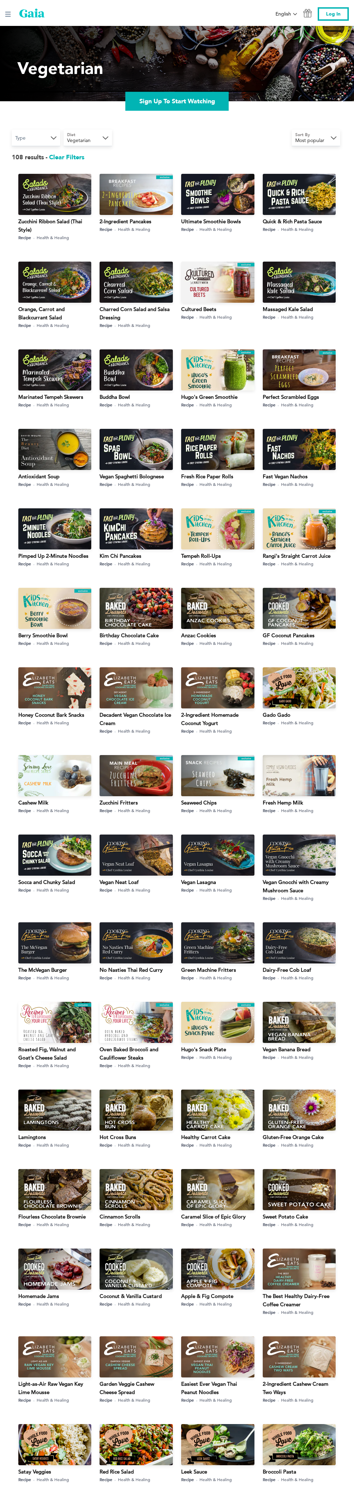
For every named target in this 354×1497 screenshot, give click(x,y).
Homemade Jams (38, 1296)
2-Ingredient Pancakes (125, 221)
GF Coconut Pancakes (289, 635)
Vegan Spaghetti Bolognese (132, 476)
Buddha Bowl (115, 397)
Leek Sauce (194, 1471)
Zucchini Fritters (119, 802)
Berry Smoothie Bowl (43, 635)
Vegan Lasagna (198, 882)
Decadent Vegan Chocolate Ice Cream (135, 719)
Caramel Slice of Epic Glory (213, 1216)
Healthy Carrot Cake (205, 1137)
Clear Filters (66, 157)
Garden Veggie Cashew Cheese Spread (127, 1388)
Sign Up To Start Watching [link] (177, 101)
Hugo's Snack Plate (203, 1049)
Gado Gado (276, 715)
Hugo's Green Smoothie (209, 397)
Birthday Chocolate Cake (129, 635)
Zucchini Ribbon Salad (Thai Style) (50, 225)
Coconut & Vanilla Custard (131, 1296)
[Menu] (8, 14)
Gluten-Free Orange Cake (293, 1137)
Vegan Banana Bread (286, 1049)
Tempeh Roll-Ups (201, 556)
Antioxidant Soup (38, 476)
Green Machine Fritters (208, 970)
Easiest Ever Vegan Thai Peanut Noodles (209, 1388)
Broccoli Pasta (279, 1471)
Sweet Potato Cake (285, 1216)
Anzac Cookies (198, 635)
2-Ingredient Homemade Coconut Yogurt (210, 719)
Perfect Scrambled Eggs (291, 397)
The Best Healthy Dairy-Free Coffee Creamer (296, 1300)
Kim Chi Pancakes (120, 556)
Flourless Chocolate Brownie (52, 1216)
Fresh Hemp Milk (283, 802)
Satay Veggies (34, 1471)
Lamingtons (32, 1137)
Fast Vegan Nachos (285, 476)
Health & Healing (53, 237)
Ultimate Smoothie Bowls (211, 221)
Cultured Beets (198, 309)
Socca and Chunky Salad (46, 882)
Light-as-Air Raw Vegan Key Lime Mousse (50, 1388)
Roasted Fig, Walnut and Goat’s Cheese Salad (47, 1053)
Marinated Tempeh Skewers (50, 397)
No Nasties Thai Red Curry (131, 970)
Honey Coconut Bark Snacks (51, 715)
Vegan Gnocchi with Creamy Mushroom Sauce (296, 886)
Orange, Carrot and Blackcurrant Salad (41, 313)
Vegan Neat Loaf (119, 882)
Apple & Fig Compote (207, 1296)
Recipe (24, 237)
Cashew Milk (33, 802)
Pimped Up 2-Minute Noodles (53, 556)
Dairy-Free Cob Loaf (287, 970)
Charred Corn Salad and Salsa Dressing (135, 313)
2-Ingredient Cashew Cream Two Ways (295, 1388)
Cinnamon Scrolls (120, 1216)
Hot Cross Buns (118, 1137)
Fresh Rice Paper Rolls (207, 476)
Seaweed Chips (199, 802)
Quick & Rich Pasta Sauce (292, 221)
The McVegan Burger (42, 970)
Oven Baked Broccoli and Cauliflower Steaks (129, 1053)
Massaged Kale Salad (288, 309)
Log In (333, 14)
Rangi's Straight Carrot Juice (296, 556)
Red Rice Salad (117, 1471)
